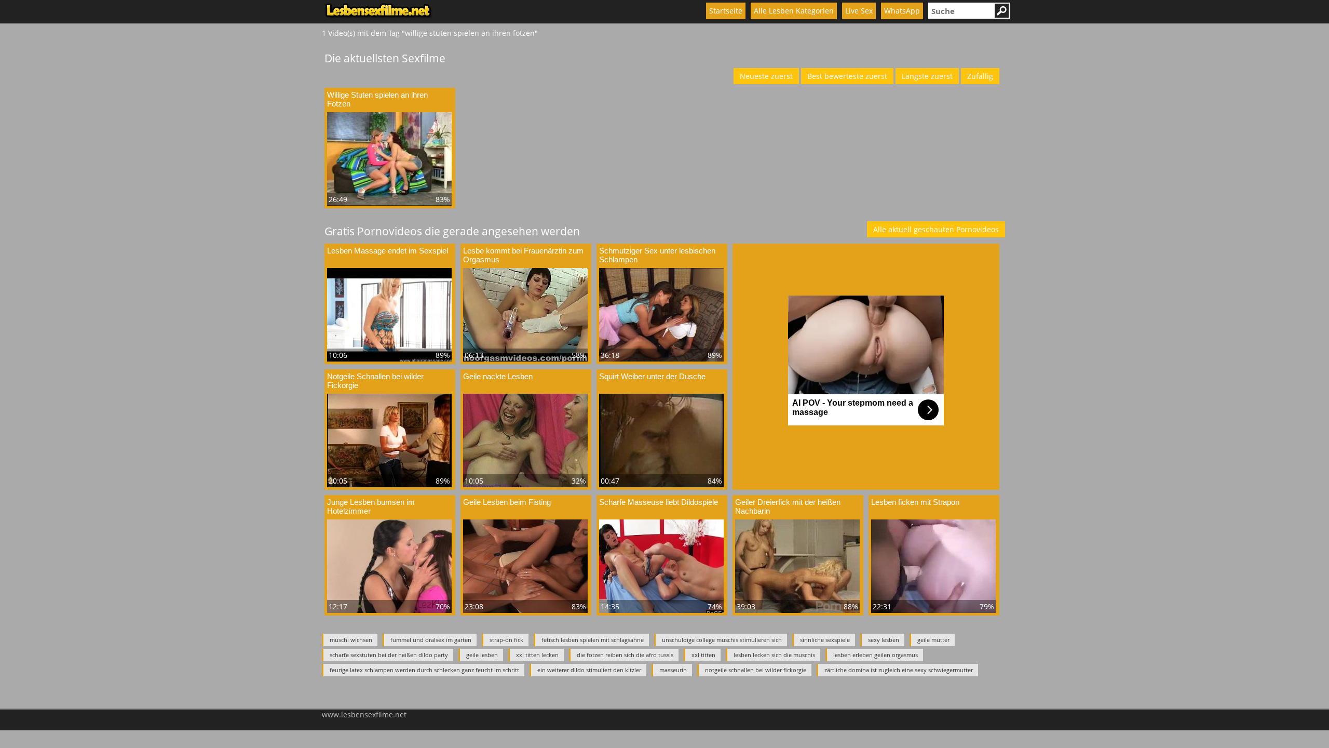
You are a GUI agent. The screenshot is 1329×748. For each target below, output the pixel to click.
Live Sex (859, 11)
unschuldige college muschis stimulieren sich (722, 640)
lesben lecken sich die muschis (774, 655)
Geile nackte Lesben (498, 376)
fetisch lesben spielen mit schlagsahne (592, 640)
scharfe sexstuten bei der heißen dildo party (389, 655)
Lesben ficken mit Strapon (915, 502)
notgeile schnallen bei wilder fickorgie (755, 670)
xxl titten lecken (537, 655)
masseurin (673, 670)
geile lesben (482, 655)
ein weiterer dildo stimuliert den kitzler (589, 670)
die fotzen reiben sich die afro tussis (625, 655)
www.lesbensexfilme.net (364, 714)
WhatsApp (902, 11)
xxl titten (703, 655)
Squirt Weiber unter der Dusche (652, 376)
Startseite (725, 11)
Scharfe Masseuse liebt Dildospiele (658, 502)
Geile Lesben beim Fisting (507, 502)
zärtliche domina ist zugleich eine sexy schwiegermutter (898, 670)
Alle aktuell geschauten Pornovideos (936, 229)
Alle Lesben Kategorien (794, 11)
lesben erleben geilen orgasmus (875, 655)
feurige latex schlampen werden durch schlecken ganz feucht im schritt (424, 670)
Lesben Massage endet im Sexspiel (387, 250)
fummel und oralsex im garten (430, 640)
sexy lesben (883, 640)
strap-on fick (506, 640)
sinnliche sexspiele (825, 640)
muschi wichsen (351, 640)
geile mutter (933, 640)
